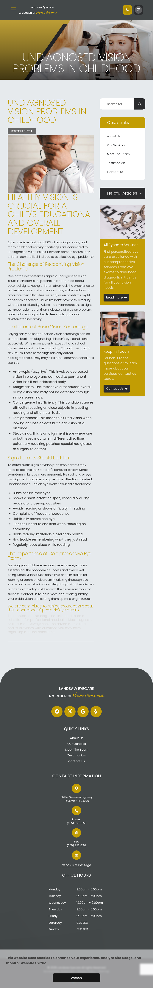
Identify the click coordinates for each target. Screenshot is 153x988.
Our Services (116, 145)
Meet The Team (118, 154)
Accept (76, 977)
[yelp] (96, 711)
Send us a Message (76, 865)
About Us (113, 136)
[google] (83, 711)
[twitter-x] (70, 711)
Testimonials (116, 163)
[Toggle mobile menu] (13, 9)
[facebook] (57, 711)
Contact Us (115, 172)
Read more (114, 297)
